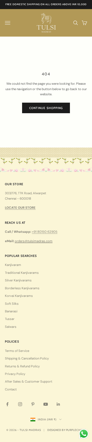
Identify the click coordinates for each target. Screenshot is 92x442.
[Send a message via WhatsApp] (84, 434)
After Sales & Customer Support (28, 381)
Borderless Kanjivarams (22, 288)
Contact (11, 389)
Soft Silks (12, 304)
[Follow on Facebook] (7, 404)
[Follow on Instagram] (20, 404)
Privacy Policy (15, 374)
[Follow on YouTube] (45, 404)
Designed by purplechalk (66, 430)
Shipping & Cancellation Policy (27, 358)
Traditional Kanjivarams (22, 273)
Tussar (9, 319)
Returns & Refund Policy (22, 366)
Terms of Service (17, 351)
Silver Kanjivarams (18, 280)
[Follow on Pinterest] (32, 404)
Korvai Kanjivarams (19, 296)
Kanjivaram (13, 265)
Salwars (10, 327)
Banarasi (11, 311)
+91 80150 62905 (44, 232)
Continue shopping (46, 108)
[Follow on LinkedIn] (58, 404)
